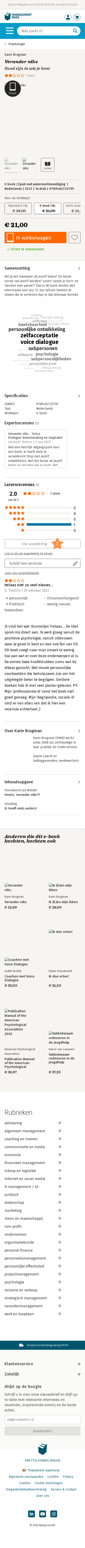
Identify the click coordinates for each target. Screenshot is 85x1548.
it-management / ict (22, 1187)
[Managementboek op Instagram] (53, 1513)
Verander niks (16, 902)
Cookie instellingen (49, 1483)
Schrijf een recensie (25, 563)
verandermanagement (24, 1306)
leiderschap (14, 1202)
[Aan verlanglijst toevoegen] (74, 237)
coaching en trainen (21, 1139)
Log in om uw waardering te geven (29, 553)
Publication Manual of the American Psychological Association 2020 (19, 1063)
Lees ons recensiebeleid (22, 573)
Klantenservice (19, 1363)
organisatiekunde (19, 1242)
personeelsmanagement (25, 1258)
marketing (13, 1210)
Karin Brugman (15, 55)
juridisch (12, 1194)
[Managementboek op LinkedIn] (31, 1513)
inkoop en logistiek (20, 1171)
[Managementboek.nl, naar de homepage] (18, 19)
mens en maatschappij (24, 1218)
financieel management (25, 1163)
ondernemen (16, 1234)
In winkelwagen (33, 238)
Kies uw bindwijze (17, 198)
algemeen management (25, 1131)
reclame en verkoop (21, 1290)
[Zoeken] (75, 30)
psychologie (14, 1282)
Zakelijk (12, 1374)
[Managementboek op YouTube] (42, 1513)
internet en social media (25, 1179)
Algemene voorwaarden (26, 1477)
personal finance (19, 1250)
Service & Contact (63, 1489)
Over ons (42, 1496)
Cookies (25, 1483)
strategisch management (26, 1298)
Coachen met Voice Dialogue (19, 978)
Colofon (53, 1477)
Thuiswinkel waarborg (43, 1470)
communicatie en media (25, 1147)
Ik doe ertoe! (59, 976)
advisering (13, 1123)
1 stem (30, 75)
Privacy (68, 1477)
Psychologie (16, 44)
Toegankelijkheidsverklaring (26, 1489)
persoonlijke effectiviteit (24, 1266)
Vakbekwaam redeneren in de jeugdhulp (62, 1058)
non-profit (13, 1226)
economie (13, 1155)
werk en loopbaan (19, 1314)
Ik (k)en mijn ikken (63, 902)
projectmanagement (22, 1274)
